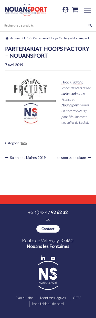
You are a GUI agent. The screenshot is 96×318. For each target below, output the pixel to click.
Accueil (15, 38)
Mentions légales (53, 298)
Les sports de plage (70, 158)
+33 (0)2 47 (48, 212)
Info (26, 38)
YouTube (53, 258)
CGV (77, 298)
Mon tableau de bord (48, 303)
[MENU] (89, 10)
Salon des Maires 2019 (28, 158)
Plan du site (24, 298)
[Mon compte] (65, 10)
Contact (48, 228)
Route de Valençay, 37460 (48, 243)
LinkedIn (43, 258)
